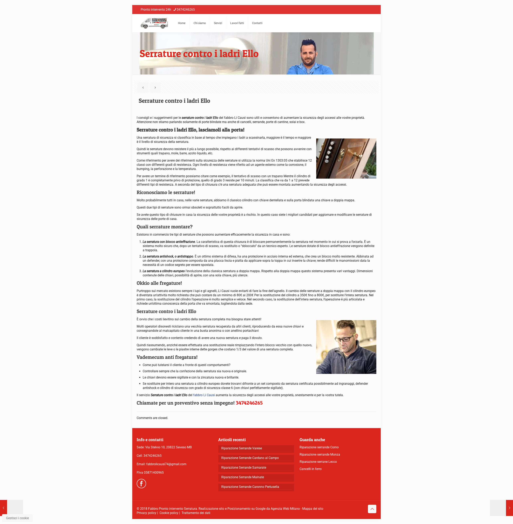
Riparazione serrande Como (319, 447)
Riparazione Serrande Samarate (243, 467)
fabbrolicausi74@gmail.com (166, 464)
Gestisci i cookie (17, 518)
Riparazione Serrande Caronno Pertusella (250, 487)
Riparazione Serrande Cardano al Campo (250, 458)
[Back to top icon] (372, 509)
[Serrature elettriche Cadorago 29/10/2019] (501, 508)
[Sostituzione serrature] (154, 23)
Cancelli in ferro (311, 469)
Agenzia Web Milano (285, 509)
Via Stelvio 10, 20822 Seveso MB (168, 447)
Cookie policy (169, 513)
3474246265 (186, 9)
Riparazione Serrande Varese (241, 448)
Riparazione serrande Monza (320, 454)
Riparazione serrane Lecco (318, 462)
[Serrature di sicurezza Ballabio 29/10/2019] (11, 508)
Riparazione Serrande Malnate (242, 477)
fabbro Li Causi (204, 395)
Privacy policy (146, 513)
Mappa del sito (312, 509)
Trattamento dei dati (196, 513)
